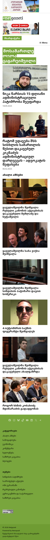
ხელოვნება (8, 452)
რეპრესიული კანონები (14, 489)
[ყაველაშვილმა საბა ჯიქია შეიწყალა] (25, 235)
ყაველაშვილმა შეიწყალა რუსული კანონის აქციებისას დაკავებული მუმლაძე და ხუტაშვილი (23, 212)
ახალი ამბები (9, 436)
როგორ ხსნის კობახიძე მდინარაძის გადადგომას (20, 407)
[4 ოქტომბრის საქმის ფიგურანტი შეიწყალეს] (25, 312)
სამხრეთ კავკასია (11, 457)
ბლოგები (7, 461)
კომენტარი (8, 448)
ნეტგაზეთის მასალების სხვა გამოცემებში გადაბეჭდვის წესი (21, 534)
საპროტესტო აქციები (13, 481)
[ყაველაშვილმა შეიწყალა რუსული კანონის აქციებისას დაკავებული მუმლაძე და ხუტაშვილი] (25, 191)
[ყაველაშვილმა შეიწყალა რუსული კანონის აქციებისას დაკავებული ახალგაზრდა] (25, 349)
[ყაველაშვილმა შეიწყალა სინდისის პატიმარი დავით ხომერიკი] (25, 272)
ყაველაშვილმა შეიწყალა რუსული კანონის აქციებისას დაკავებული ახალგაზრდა (23, 368)
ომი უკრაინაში (10, 485)
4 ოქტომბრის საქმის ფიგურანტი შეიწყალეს (19, 329)
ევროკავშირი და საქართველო (18, 493)
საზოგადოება (9, 440)
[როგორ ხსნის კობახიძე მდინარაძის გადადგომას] (25, 390)
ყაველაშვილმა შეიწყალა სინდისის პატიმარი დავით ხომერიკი (22, 291)
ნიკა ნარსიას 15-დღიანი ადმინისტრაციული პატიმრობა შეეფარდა (24, 97)
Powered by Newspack (11, 530)
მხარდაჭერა (12, 38)
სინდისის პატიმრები (13, 477)
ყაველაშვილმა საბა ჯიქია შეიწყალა (21, 252)
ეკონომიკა (8, 444)
